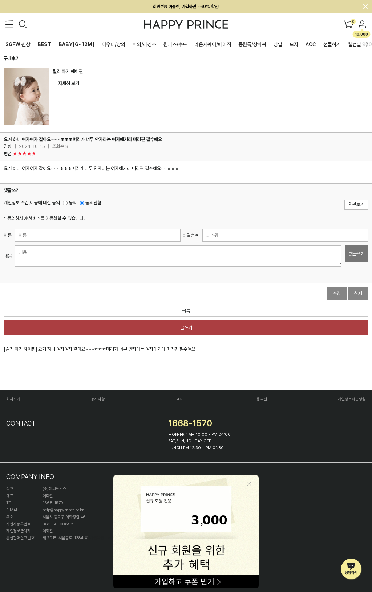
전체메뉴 (9, 24)
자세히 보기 (68, 83)
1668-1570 (190, 423)
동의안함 (92, 202)
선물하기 (332, 44)
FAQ (179, 399)
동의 (72, 202)
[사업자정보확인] (102, 538)
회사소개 (13, 399)
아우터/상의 (113, 44)
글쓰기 (186, 327)
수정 (337, 293)
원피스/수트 (175, 44)
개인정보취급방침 (352, 399)
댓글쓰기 (357, 254)
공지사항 (98, 399)
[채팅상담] (351, 569)
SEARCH (23, 24)
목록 (186, 310)
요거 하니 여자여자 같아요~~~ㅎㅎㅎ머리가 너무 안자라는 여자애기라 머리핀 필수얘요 (116, 349)
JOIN (363, 24)
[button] (367, 44)
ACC (311, 44)
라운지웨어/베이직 (212, 44)
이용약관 (260, 399)
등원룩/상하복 (252, 44)
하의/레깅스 (144, 44)
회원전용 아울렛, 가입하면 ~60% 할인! (186, 6)
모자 (294, 44)
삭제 (358, 293)
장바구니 (352, 22)
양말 (278, 44)
